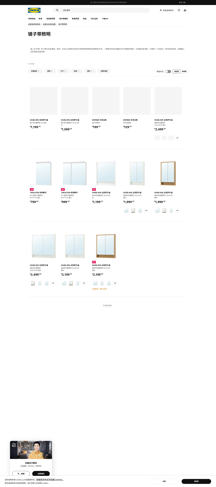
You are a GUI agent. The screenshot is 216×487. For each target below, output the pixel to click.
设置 (164, 481)
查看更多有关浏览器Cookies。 (50, 479)
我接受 (196, 481)
